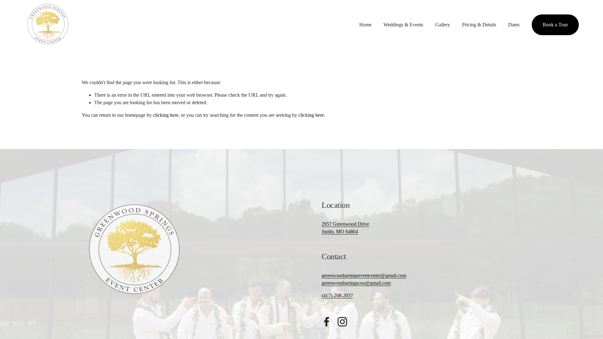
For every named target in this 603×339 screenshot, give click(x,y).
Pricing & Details (479, 24)
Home (365, 24)
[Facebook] (327, 322)
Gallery (442, 24)
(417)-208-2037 (337, 295)
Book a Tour (555, 24)
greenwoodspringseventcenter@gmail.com (364, 275)
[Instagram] (342, 322)
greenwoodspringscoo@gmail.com (356, 283)
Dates (513, 24)
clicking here (165, 115)
